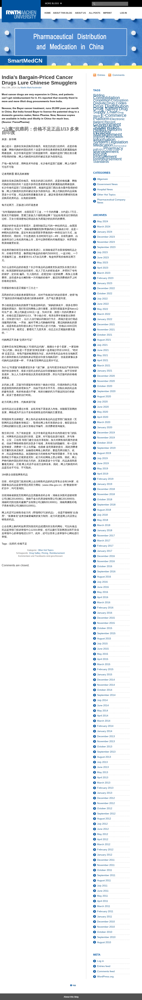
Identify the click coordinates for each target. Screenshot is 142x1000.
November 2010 (106, 926)
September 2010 (106, 937)
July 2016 (102, 581)
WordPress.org (105, 976)
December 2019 (106, 432)
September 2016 (106, 571)
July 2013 (102, 762)
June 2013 (103, 767)
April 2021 (102, 360)
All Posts (94, 13)
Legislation (118, 142)
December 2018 (106, 489)
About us (80, 13)
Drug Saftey (34, 553)
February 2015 (105, 669)
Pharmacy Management (108, 150)
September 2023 (106, 247)
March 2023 (103, 272)
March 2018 (103, 525)
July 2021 (102, 345)
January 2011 (104, 916)
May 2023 (102, 262)
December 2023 (106, 236)
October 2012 (104, 808)
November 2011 (106, 865)
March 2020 (103, 422)
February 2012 (105, 849)
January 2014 (104, 731)
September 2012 (106, 813)
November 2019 (106, 437)
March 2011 (103, 906)
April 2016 (102, 597)
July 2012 (102, 823)
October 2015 (104, 628)
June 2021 (103, 350)
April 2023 (102, 267)
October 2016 (104, 566)
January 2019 (104, 484)
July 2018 (102, 514)
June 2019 (103, 463)
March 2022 (103, 314)
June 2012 (103, 829)
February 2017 (105, 545)
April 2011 (102, 901)
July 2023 (102, 252)
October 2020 (104, 386)
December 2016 (106, 556)
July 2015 (102, 643)
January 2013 (104, 792)
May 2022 (102, 309)
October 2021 (104, 334)
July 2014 (102, 700)
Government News (107, 184)
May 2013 (102, 772)
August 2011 (104, 880)
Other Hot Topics (46, 550)
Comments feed (106, 971)
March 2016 (103, 602)
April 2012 (102, 839)
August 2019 (104, 453)
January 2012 (104, 854)
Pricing (45, 553)
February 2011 (105, 911)
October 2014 (104, 689)
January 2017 (104, 551)
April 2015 (102, 659)
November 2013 (106, 741)
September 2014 (106, 695)
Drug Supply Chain (110, 110)
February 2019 (105, 478)
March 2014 (103, 720)
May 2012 (102, 834)
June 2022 (103, 303)
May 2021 (102, 355)
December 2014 (106, 679)
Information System (104, 140)
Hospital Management (107, 133)
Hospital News (105, 189)
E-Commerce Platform (109, 117)
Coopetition (101, 100)
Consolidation (106, 97)
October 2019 (104, 442)
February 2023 (105, 278)
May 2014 (102, 710)
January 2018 (104, 530)
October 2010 (104, 932)
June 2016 (103, 587)
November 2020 (106, 381)
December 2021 (106, 324)
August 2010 (104, 942)
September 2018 (106, 504)
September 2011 (106, 875)
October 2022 (104, 293)
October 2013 (104, 746)
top (74, 985)
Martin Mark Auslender (31, 87)
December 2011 (106, 859)
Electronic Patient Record (109, 120)
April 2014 (102, 715)
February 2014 (105, 726)
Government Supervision (107, 125)
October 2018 (104, 499)
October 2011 (104, 870)
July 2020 (102, 401)
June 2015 (103, 648)
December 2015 (106, 617)
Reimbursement (57, 553)
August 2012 (104, 818)
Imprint (107, 13)
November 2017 (106, 535)
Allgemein (102, 179)
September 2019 (106, 448)
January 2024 (104, 231)
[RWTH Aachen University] (21, 21)
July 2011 (102, 885)
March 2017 (103, 540)
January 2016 (104, 612)
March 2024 (103, 226)
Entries (101, 75)
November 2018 (106, 494)
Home (48, 13)
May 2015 (102, 653)
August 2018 (104, 509)
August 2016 (104, 576)
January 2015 (104, 674)
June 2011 (103, 890)
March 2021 (103, 365)
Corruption (119, 100)
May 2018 (102, 520)
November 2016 (106, 561)
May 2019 (102, 468)
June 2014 (103, 705)
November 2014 (106, 684)
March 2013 (103, 782)
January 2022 (104, 319)
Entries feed (103, 966)
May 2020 (102, 411)
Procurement (105, 156)
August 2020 (104, 396)
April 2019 (102, 473)
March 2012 (103, 844)
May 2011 (102, 895)
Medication (103, 145)
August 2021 (104, 339)
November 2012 (106, 803)
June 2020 (103, 406)
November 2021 (106, 329)
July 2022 (102, 298)
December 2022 (106, 288)
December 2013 (106, 736)
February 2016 (105, 607)
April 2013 (102, 777)
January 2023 (104, 283)
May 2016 (102, 592)
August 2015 (104, 638)
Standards (101, 161)
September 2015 (106, 633)
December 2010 (106, 921)
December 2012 (106, 798)
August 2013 (104, 756)
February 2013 (105, 787)
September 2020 (106, 391)
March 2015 (103, 664)
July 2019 (102, 458)
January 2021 (104, 370)
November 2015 (106, 623)
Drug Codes (116, 103)
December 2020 (106, 375)
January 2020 (104, 427)
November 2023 (106, 242)
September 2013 (106, 751)
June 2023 (103, 257)
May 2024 (102, 221)
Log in (123, 13)
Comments (119, 75)
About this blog (62, 13)
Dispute (99, 103)
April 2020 (102, 417)
